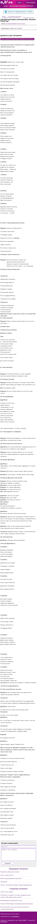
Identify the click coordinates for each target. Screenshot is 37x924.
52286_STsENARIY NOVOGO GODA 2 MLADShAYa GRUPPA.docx (17, 39)
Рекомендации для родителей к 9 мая (11, 900)
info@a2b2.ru (15, 916)
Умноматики (3, 921)
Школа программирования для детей (11, 878)
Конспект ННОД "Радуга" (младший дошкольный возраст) (16, 903)
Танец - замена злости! (7, 875)
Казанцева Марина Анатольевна (15, 23)
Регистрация (30, 2)
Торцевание (3, 881)
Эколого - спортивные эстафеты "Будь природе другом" (16, 885)
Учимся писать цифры (6, 891)
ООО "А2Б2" (22, 920)
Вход (19, 2)
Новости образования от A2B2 (20, 12)
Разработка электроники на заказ (9, 871)
